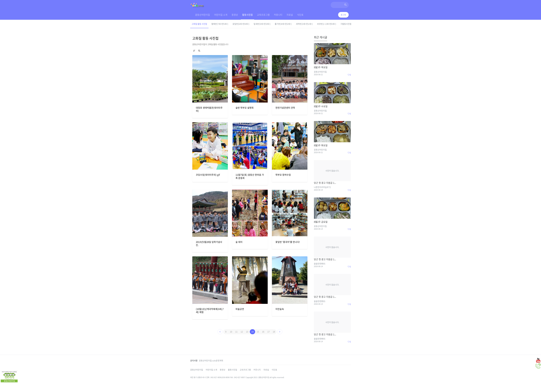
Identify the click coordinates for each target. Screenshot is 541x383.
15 (258, 331)
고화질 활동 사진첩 (199, 23)
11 (236, 331)
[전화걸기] (538, 366)
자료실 (290, 14)
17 (268, 331)
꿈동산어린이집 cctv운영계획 (211, 360)
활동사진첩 (247, 14)
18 (274, 331)
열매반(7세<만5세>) (219, 23)
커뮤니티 (278, 14)
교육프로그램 (263, 14)
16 (263, 331)
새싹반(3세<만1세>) (304, 23)
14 (252, 331)
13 (247, 331)
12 (242, 331)
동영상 (235, 14)
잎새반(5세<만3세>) (262, 23)
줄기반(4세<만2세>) (283, 23)
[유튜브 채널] (538, 360)
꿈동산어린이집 (202, 14)
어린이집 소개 (220, 14)
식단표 (300, 14)
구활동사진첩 (345, 23)
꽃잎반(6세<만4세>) (240, 23)
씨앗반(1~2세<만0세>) (326, 23)
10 (231, 331)
